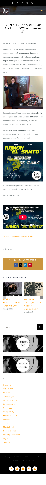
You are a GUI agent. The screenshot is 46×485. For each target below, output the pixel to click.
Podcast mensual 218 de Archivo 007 (12, 302)
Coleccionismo (9, 404)
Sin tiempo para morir (11, 435)
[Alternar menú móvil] (42, 10)
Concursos (7, 408)
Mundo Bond (8, 427)
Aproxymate (31, 460)
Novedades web (9, 431)
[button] (4, 297)
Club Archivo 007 (10, 400)
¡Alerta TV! (7, 385)
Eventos (6, 419)
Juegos (6, 423)
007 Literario (8, 389)
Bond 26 (6, 393)
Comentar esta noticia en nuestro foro (18, 237)
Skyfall (5, 439)
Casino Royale (8, 396)
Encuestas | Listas (10, 416)
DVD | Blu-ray (8, 412)
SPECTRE (7, 442)
